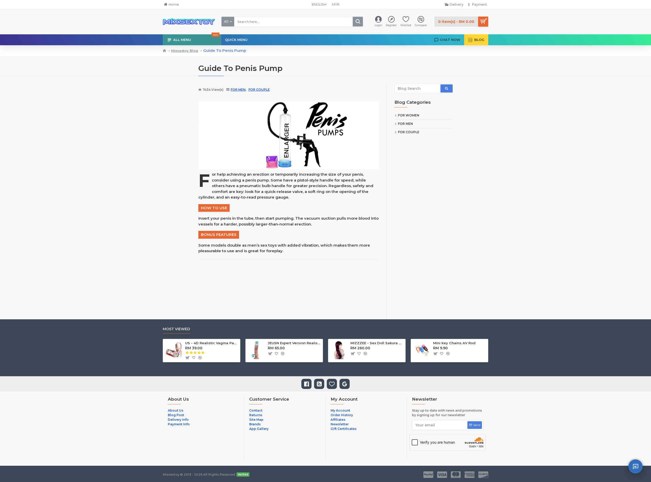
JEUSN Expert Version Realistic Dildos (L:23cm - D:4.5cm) (294, 343)
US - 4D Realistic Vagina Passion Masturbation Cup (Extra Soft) (211, 343)
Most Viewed (176, 329)
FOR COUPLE (259, 90)
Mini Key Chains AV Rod (454, 343)
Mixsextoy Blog (184, 51)
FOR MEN (238, 90)
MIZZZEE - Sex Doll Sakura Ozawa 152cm (377, 343)
